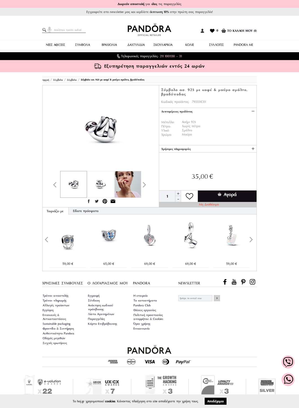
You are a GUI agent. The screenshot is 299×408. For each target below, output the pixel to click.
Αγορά (230, 194)
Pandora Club (142, 305)
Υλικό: (165, 130)
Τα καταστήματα (145, 300)
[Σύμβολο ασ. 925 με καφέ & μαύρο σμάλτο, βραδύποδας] (100, 129)
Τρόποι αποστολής (56, 296)
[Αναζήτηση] (45, 30)
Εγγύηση (48, 310)
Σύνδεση (94, 300)
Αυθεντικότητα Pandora (58, 333)
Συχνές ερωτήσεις (55, 343)
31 (180, 56)
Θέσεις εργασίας (145, 310)
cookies (110, 401)
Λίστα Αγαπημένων (101, 314)
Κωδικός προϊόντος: (175, 102)
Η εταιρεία (141, 296)
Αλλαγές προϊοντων (56, 305)
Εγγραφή (93, 296)
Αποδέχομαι (215, 401)
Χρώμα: (166, 135)
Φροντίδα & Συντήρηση (58, 328)
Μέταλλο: (167, 122)
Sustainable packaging (56, 324)
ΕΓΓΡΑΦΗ (217, 298)
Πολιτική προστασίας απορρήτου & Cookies (148, 317)
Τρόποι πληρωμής (55, 300)
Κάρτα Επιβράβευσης (102, 324)
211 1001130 (167, 56)
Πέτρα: (166, 126)
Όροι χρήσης (142, 324)
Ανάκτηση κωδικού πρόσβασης (100, 307)
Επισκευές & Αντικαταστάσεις (54, 317)
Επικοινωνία (142, 328)
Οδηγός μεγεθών (54, 338)
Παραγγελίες (96, 319)
